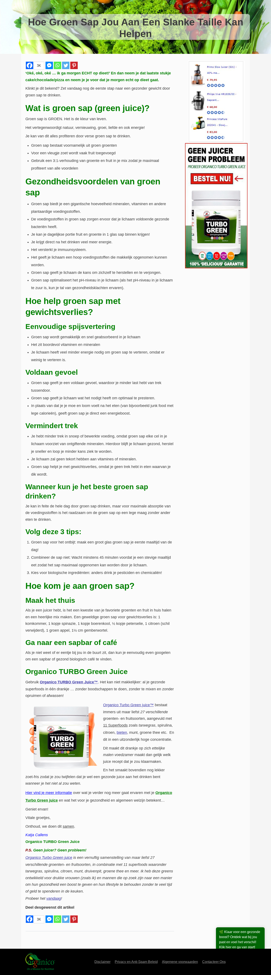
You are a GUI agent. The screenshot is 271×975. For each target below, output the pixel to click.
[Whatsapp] (57, 65)
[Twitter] (65, 65)
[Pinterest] (74, 65)
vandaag (53, 898)
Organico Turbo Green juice (48, 857)
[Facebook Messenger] (49, 65)
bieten (122, 732)
